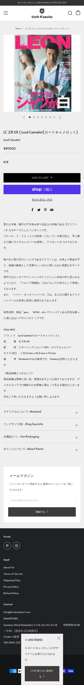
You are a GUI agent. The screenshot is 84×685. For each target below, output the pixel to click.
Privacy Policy (11, 586)
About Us (9, 567)
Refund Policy (11, 593)
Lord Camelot (12, 140)
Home (18, 28)
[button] (30, 117)
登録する (40, 511)
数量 (6, 162)
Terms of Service (13, 574)
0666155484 (11, 618)
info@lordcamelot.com (17, 612)
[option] (42, 73)
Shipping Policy (12, 580)
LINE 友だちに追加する (42, 673)
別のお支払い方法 (42, 199)
